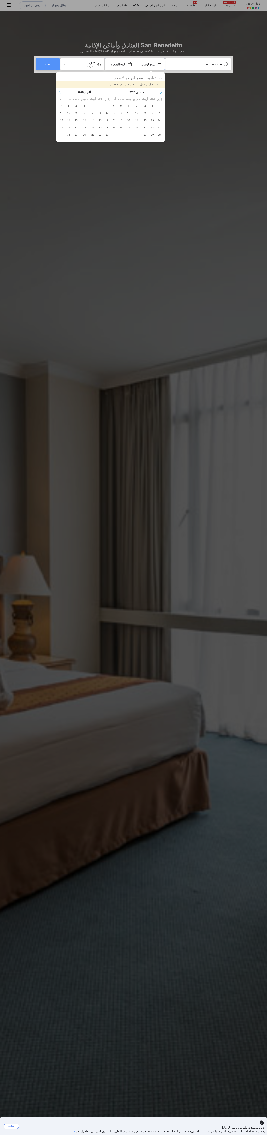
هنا (74, 1131)
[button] (161, 92)
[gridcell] (152, 105)
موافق (11, 1126)
